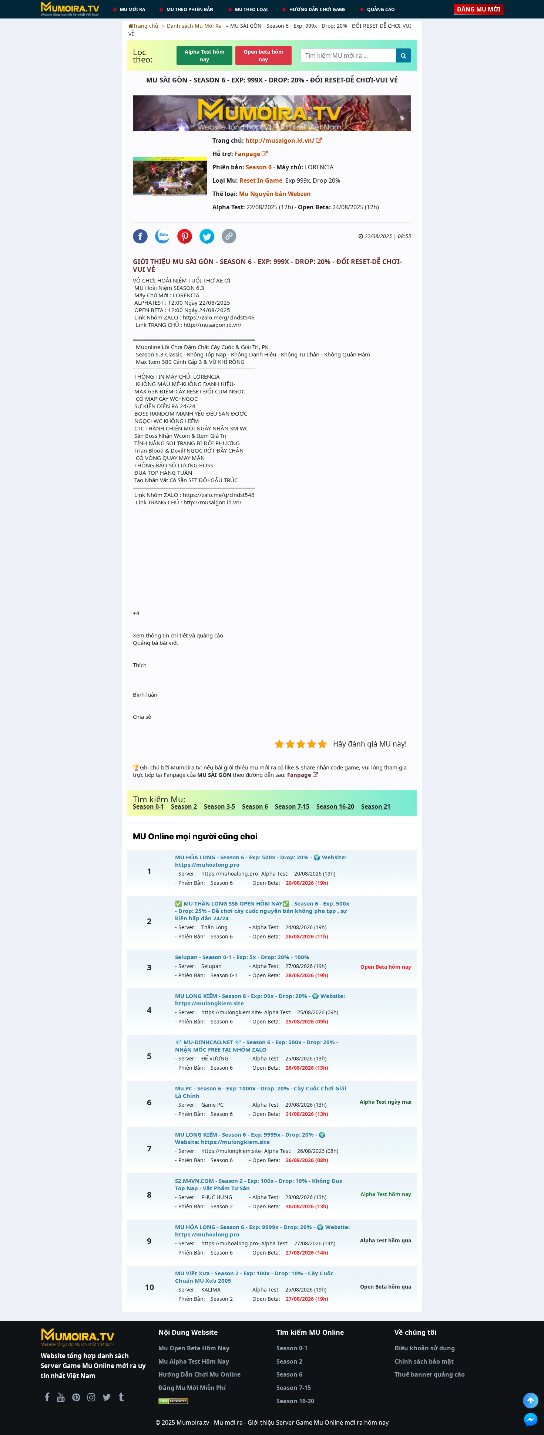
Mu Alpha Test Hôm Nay (193, 1361)
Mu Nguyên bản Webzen (275, 194)
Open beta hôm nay (263, 55)
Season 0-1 (148, 806)
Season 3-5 (219, 806)
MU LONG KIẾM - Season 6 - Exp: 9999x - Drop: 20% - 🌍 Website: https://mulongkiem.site (250, 1138)
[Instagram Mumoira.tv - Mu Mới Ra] (91, 1397)
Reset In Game (260, 180)
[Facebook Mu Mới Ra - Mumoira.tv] (47, 1397)
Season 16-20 (335, 806)
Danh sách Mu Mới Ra (194, 25)
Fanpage (248, 154)
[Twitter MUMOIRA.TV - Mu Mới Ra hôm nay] (107, 1397)
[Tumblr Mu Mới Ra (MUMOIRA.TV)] (121, 1397)
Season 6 (259, 167)
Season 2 (184, 806)
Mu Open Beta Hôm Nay (193, 1348)
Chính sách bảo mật (424, 1361)
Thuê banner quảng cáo (429, 1374)
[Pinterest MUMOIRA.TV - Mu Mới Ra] (76, 1397)
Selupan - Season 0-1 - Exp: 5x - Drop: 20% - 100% (242, 957)
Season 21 (375, 806)
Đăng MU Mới (478, 9)
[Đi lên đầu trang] (530, 1400)
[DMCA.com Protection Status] (213, 1401)
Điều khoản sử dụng (424, 1348)
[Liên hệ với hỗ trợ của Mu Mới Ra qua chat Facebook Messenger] (530, 1420)
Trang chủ (145, 25)
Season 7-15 (292, 806)
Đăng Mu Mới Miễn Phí (192, 1388)
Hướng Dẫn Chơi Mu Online (199, 1374)
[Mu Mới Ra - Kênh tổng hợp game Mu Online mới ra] (61, 1397)
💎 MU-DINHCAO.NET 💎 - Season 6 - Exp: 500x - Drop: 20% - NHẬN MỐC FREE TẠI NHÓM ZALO (256, 1045)
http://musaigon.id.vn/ (280, 140)
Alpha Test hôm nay (205, 55)
